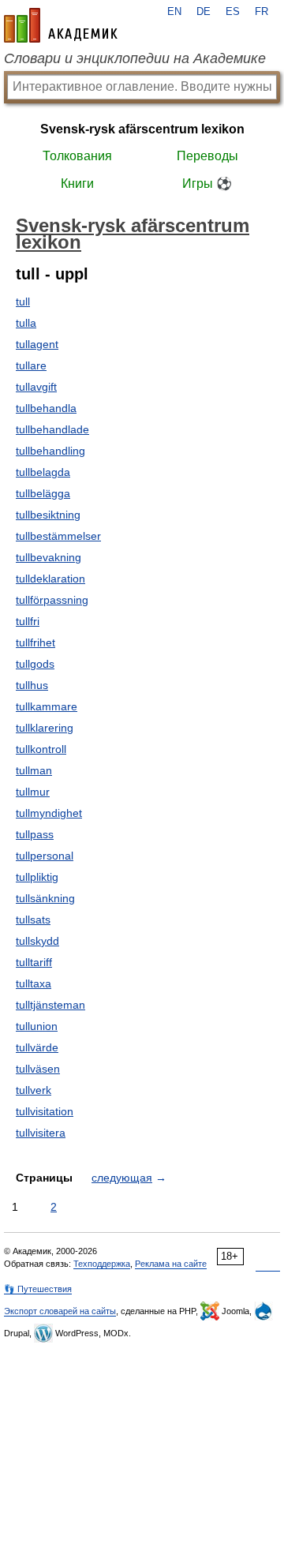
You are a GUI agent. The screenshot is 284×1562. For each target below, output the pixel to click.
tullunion (37, 1026)
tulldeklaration (50, 578)
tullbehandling (50, 450)
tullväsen (38, 1068)
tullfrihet (35, 642)
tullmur (33, 791)
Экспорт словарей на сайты (60, 1311)
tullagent (37, 344)
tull (23, 301)
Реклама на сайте (171, 1263)
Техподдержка (101, 1263)
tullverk (33, 1090)
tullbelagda (43, 472)
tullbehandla (46, 408)
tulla (26, 323)
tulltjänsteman (50, 1004)
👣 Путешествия (38, 1289)
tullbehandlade (52, 429)
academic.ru (61, 25)
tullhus (32, 685)
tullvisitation (44, 1111)
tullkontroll (41, 749)
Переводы (207, 156)
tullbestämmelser (58, 536)
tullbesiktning (48, 514)
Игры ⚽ (207, 183)
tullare (31, 365)
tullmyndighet (49, 813)
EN (174, 11)
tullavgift (36, 386)
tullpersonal (44, 855)
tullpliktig (37, 877)
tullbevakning (48, 557)
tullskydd (37, 941)
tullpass (35, 834)
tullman (34, 770)
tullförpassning (52, 600)
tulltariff (34, 962)
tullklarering (44, 727)
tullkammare (46, 706)
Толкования (77, 156)
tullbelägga (43, 493)
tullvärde (37, 1047)
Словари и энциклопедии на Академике (135, 58)
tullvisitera (40, 1132)
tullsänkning (45, 898)
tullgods (35, 663)
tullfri (27, 621)
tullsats (33, 919)
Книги (77, 183)
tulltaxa (33, 983)
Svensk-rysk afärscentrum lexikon (142, 129)
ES (233, 11)
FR (261, 11)
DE (203, 11)
